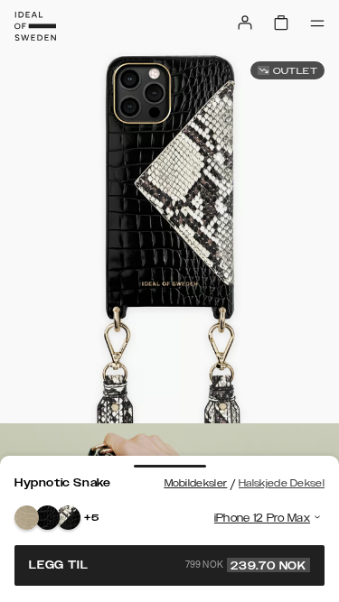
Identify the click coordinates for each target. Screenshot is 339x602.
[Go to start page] (35, 26)
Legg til (167, 565)
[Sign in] (245, 23)
